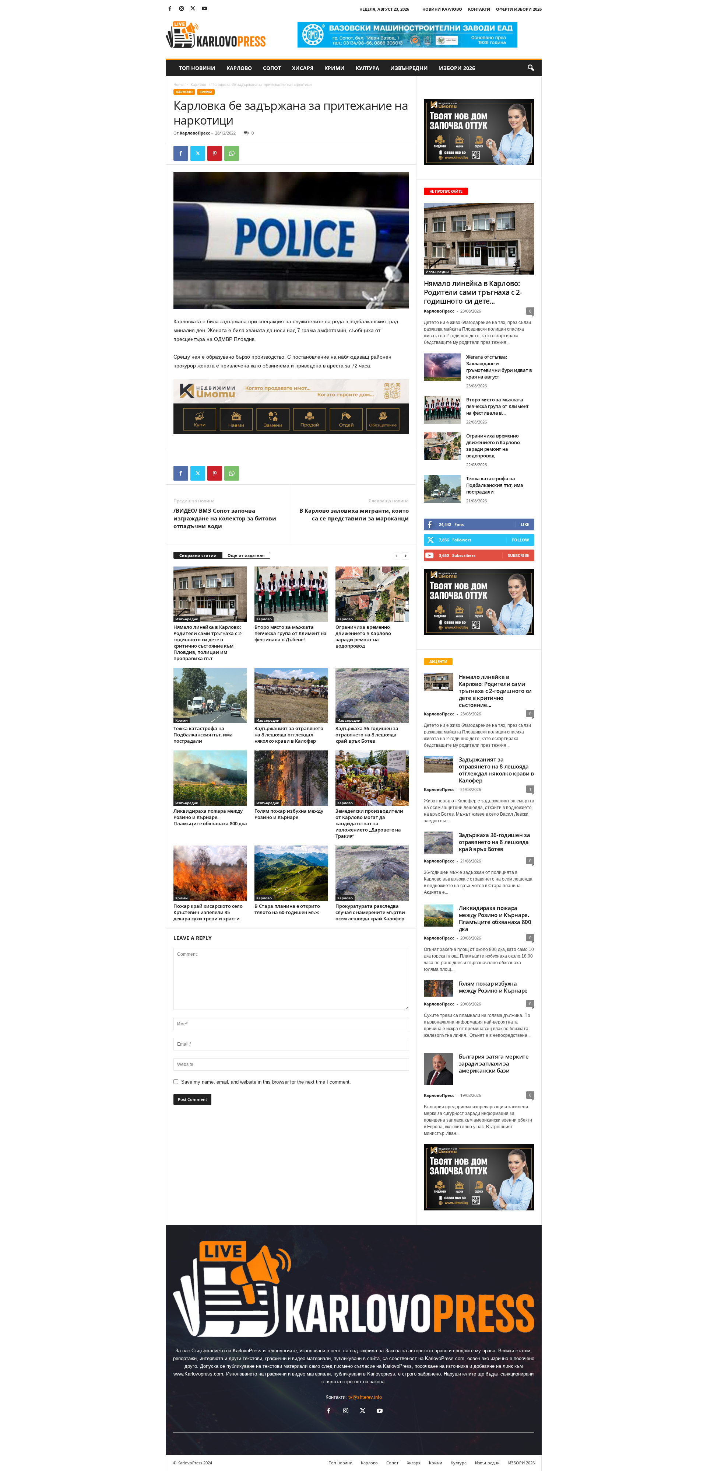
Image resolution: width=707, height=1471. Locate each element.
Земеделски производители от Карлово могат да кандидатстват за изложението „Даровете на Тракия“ (369, 823)
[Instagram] (181, 9)
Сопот (272, 68)
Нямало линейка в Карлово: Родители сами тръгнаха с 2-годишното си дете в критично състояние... (495, 690)
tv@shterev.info (365, 1397)
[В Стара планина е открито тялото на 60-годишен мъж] (291, 873)
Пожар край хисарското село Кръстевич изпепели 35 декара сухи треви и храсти (208, 912)
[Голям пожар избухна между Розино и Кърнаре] (291, 778)
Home (178, 84)
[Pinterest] (214, 153)
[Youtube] (204, 9)
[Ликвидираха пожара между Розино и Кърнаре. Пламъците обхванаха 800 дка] (210, 778)
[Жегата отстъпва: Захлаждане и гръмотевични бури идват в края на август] (442, 367)
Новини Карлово (442, 9)
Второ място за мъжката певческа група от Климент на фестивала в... (497, 406)
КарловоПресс (195, 133)
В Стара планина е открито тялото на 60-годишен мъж (287, 909)
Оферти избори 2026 (519, 9)
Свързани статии (198, 555)
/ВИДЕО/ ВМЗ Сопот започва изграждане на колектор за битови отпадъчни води (224, 518)
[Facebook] (170, 9)
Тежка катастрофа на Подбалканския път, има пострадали (203, 734)
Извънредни (409, 68)
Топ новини (197, 68)
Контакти (479, 9)
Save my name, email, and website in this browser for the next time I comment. (266, 1082)
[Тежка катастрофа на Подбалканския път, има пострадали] (210, 695)
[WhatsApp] (231, 153)
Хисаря (302, 68)
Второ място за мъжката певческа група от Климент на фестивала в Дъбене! (290, 633)
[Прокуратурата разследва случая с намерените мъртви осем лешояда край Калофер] (372, 873)
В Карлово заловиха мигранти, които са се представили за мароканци (354, 514)
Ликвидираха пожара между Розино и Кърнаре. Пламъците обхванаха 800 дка (210, 817)
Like (525, 524)
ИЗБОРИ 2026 (457, 68)
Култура (367, 68)
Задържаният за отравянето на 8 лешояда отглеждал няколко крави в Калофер (288, 734)
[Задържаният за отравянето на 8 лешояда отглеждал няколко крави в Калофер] (291, 695)
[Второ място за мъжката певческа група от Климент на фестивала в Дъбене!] (291, 594)
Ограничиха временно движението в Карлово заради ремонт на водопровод (363, 636)
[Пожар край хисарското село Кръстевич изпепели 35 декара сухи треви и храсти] (210, 873)
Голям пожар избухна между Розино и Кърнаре (288, 814)
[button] (531, 68)
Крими (334, 68)
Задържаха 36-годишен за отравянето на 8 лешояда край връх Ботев (366, 734)
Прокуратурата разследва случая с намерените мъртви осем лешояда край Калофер (370, 912)
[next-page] (405, 556)
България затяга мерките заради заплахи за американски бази (494, 1063)
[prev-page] (396, 556)
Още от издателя (246, 555)
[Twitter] (193, 9)
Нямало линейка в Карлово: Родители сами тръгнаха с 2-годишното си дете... (473, 292)
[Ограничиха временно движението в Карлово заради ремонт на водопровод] (372, 594)
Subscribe (518, 555)
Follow (520, 540)
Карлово (239, 68)
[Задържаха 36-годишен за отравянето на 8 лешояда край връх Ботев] (372, 695)
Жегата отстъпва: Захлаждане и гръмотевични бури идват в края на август (499, 366)
